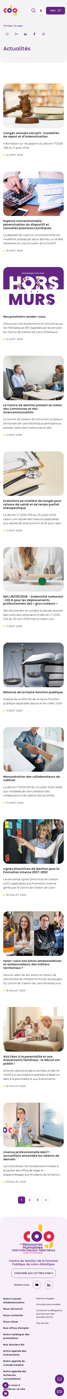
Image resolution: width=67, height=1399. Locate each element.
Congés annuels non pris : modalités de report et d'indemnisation (31, 134)
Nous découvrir (13, 1308)
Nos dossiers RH (13, 1344)
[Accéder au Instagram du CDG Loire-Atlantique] (37, 1285)
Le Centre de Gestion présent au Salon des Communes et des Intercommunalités (32, 408)
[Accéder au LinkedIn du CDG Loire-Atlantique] (48, 1285)
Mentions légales (45, 1298)
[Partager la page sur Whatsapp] (43, 34)
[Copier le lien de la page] (7, 34)
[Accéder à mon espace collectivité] (41, 10)
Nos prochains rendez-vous (24, 316)
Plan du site (42, 1323)
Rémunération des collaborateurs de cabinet (31, 778)
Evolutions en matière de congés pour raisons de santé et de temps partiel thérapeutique (32, 504)
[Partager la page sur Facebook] (34, 34)
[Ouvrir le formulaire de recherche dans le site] (33, 10)
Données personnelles (48, 1304)
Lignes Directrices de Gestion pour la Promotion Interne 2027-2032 (31, 870)
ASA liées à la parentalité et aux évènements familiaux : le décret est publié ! (31, 1060)
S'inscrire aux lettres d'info (33, 1273)
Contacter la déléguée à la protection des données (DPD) (49, 1313)
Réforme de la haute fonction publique (33, 692)
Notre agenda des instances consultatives (14, 1375)
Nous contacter (13, 1315)
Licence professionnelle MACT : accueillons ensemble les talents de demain (31, 1155)
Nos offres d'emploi (16, 1328)
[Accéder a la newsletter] (59, 1379)
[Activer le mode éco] (5, 1393)
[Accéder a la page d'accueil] (9, 10)
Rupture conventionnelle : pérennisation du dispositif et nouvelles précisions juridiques (27, 224)
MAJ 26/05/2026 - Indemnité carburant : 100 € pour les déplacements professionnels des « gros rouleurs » (33, 600)
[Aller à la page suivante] (45, 1200)
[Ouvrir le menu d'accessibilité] (5, 1385)
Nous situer (10, 1321)
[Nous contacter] (59, 1391)
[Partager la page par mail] (16, 34)
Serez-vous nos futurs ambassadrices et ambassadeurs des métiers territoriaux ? (32, 964)
